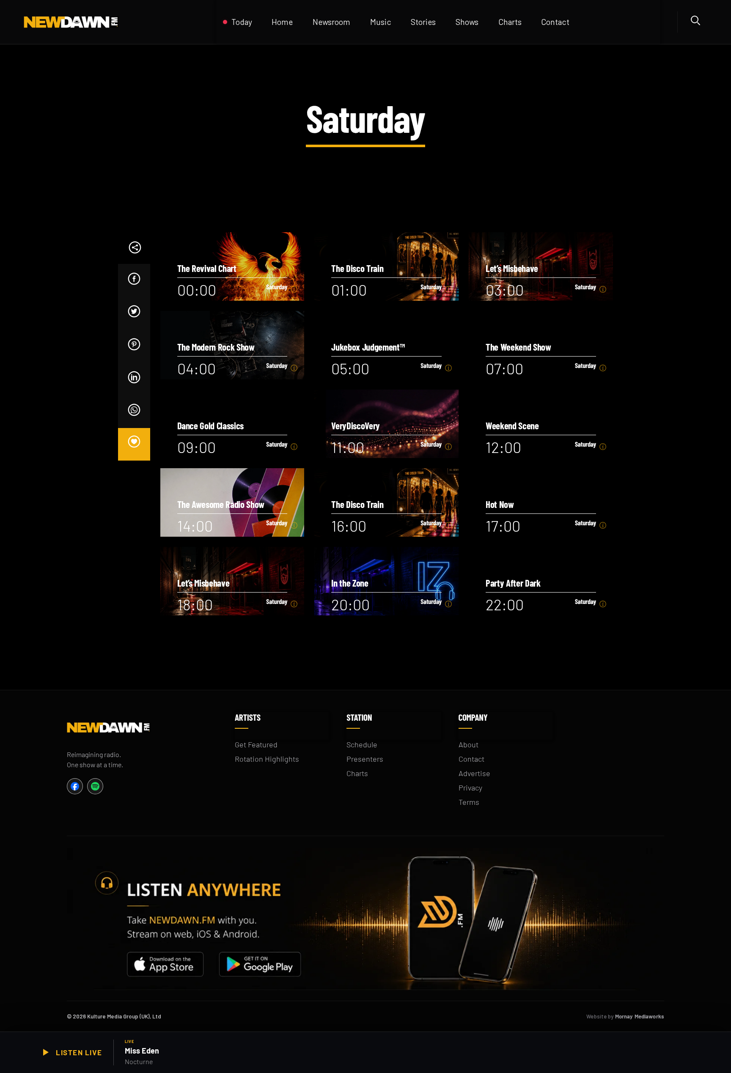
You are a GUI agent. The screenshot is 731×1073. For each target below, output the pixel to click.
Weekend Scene (512, 426)
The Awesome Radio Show (221, 504)
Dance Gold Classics (210, 426)
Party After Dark (513, 583)
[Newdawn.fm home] (111, 22)
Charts (357, 773)
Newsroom (331, 22)
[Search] (696, 22)
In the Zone (349, 583)
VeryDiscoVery (355, 426)
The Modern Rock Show (216, 347)
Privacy (470, 787)
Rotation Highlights (267, 758)
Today (241, 22)
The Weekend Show (518, 347)
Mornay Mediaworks (639, 1016)
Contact (555, 22)
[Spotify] (95, 786)
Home (282, 22)
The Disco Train (357, 268)
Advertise (474, 773)
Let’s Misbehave (512, 268)
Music (380, 22)
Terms (469, 802)
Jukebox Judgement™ (367, 347)
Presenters (364, 758)
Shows (467, 22)
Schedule (361, 744)
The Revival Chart (206, 268)
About (468, 744)
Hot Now (500, 504)
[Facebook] (75, 786)
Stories (423, 22)
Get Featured (256, 744)
